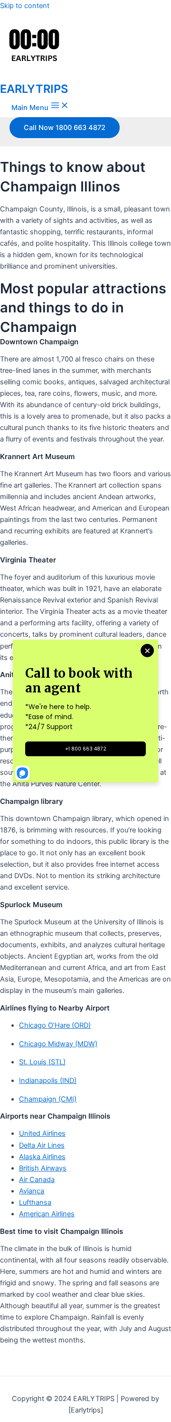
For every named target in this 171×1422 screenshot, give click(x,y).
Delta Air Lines (42, 1145)
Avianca (31, 1191)
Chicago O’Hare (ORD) (55, 1025)
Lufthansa (35, 1202)
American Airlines (47, 1214)
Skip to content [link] (24, 5)
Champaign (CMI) (47, 1099)
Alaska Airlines (42, 1156)
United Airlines (42, 1133)
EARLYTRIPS (34, 89)
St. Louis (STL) (42, 1062)
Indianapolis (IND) (47, 1080)
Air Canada (37, 1179)
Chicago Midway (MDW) (58, 1044)
